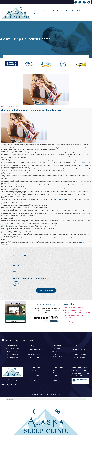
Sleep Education (58, 11)
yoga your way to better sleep (12, 225)
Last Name (16, 265)
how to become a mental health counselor (20, 170)
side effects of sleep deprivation (61, 154)
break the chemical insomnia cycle (56, 199)
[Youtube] (11, 384)
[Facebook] (3, 384)
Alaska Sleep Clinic (79, 242)
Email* (14, 271)
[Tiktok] (19, 384)
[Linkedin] (7, 384)
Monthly (16, 283)
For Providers (81, 11)
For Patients (69, 11)
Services (46, 11)
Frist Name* (16, 258)
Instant (16, 281)
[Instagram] (15, 384)
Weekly (16, 286)
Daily (15, 285)
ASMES (36, 13)
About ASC (37, 11)
